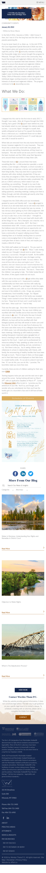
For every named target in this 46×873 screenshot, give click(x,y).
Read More (6, 549)
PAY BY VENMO (9, 851)
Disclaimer (11, 860)
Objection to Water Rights (11, 602)
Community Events (10, 23)
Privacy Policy (21, 860)
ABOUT (4, 823)
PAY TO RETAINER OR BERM (13, 847)
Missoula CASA (10, 383)
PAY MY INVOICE (9, 843)
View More (23, 690)
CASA (7, 371)
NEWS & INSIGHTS (9, 835)
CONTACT (23, 717)
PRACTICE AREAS (8, 827)
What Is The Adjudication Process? (14, 666)
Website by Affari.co (9, 862)
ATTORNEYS (6, 831)
